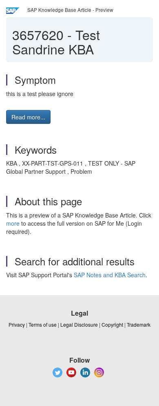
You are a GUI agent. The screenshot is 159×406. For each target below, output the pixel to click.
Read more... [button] (28, 117)
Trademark (138, 324)
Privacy (17, 324)
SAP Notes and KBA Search (110, 275)
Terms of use (43, 324)
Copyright (112, 324)
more (13, 223)
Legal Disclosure (79, 324)
